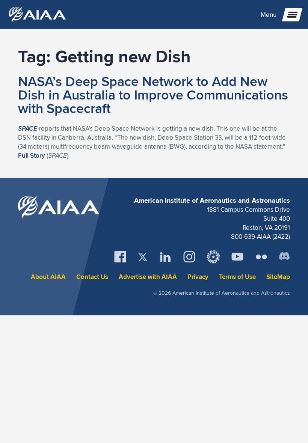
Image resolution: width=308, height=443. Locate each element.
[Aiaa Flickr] (261, 257)
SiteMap (278, 277)
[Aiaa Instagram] (189, 257)
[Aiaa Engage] (213, 257)
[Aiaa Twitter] (142, 257)
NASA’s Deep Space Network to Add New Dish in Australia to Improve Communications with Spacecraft (153, 94)
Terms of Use (237, 277)
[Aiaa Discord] (284, 257)
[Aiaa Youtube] (237, 257)
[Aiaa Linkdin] (165, 257)
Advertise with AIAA (148, 277)
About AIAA (48, 277)
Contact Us (92, 277)
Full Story (31, 155)
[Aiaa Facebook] (120, 257)
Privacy (197, 277)
